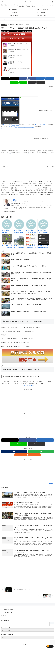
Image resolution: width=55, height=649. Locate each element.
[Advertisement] (27, 91)
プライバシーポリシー (6, 612)
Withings (27, 24)
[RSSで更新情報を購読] (27, 454)
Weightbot (11, 126)
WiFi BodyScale (20, 24)
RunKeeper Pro (7, 124)
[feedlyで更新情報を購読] (41, 451)
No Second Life (27, 1)
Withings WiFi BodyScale (41, 124)
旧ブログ (3, 615)
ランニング (5, 24)
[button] (36, 82)
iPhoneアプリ (12, 24)
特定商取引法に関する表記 (7, 609)
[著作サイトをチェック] (14, 451)
